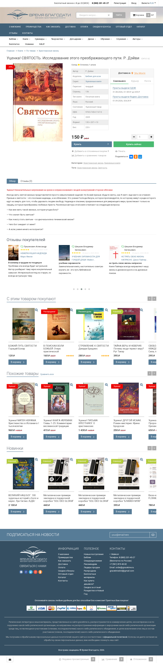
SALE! (42, 44)
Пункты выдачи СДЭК (124, 88)
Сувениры (40, 39)
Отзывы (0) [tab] (26, 181)
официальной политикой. (115, 637)
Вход (133, 3)
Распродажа (90, 571)
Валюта (148, 3)
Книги (25, 39)
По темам (30, 51)
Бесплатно (14, 44)
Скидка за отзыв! (92, 587)
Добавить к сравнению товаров (90, 155)
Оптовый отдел (124, 27)
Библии (12, 39)
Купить (77, 144)
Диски (91, 39)
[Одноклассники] (136, 157)
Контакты (27, 33)
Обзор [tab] (12, 181)
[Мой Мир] (140, 157)
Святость (102, 168)
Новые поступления (93, 554)
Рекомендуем (90, 564)
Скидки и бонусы (102, 27)
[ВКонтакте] (131, 157)
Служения (121, 39)
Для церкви (75, 39)
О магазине (15, 27)
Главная (10, 51)
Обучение (105, 39)
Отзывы (13, 33)
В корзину (16, 362)
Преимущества (33, 27)
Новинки (29, 44)
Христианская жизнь (49, 51)
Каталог (141, 27)
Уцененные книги (93, 81)
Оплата (84, 27)
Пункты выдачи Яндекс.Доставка (130, 96)
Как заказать (53, 27)
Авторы (137, 39)
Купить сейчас (133, 144)
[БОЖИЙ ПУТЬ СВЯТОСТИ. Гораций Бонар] (23, 324)
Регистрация (120, 3)
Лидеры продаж (92, 567)
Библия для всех (93, 76)
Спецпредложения (93, 561)
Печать (121, 151)
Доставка (70, 27)
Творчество (57, 39)
